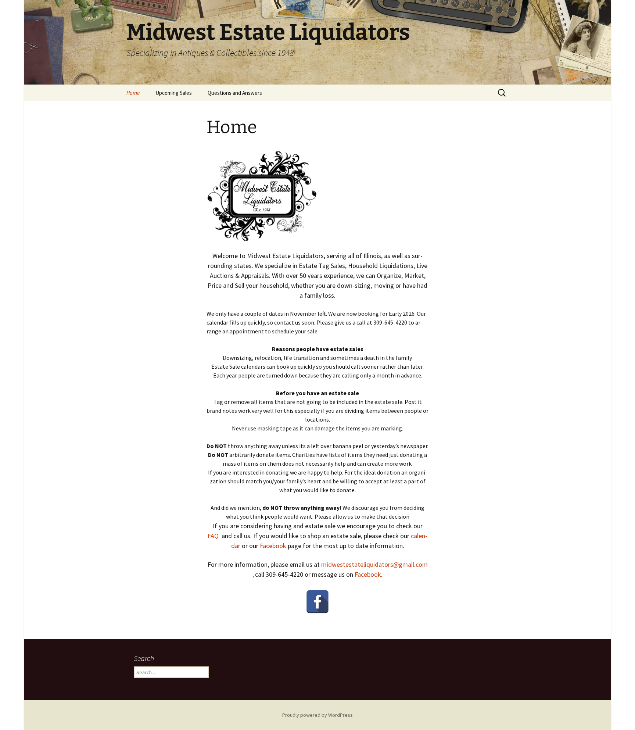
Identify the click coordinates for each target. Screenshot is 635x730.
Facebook (273, 545)
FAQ (213, 536)
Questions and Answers (235, 92)
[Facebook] (317, 601)
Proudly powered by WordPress (317, 715)
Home (133, 92)
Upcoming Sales (173, 92)
